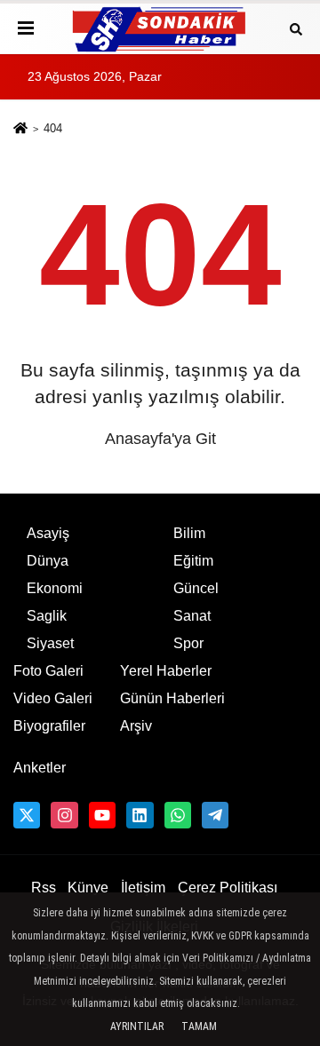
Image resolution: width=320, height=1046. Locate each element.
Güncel (196, 588)
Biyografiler (49, 725)
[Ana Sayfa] (20, 130)
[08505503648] (177, 815)
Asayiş (48, 533)
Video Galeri (52, 698)
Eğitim (193, 560)
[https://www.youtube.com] (102, 815)
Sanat (192, 615)
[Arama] (296, 28)
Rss (43, 887)
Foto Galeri (48, 670)
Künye (88, 887)
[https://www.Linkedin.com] (139, 815)
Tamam (199, 1026)
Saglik (47, 615)
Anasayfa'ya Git (160, 439)
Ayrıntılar (137, 1026)
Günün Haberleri (172, 698)
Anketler (39, 767)
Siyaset (50, 643)
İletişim (143, 887)
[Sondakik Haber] (160, 29)
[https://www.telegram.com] (215, 815)
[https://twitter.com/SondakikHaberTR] (26, 815)
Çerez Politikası (227, 887)
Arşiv (136, 725)
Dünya (47, 560)
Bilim (189, 533)
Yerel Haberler (166, 670)
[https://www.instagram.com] (64, 815)
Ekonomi (55, 588)
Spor (188, 643)
